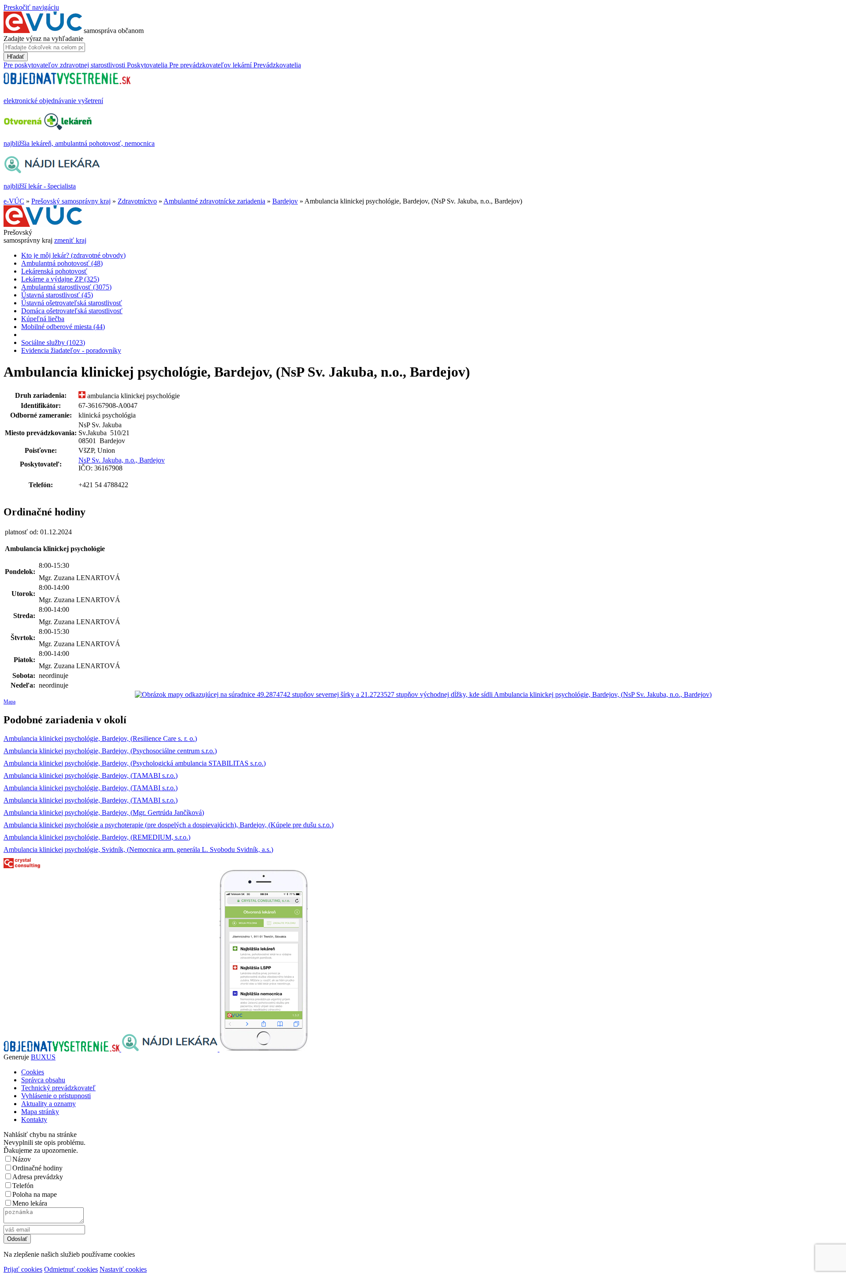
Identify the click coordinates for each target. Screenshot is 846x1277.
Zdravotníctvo (137, 201)
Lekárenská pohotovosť (54, 271)
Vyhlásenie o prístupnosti (56, 1095)
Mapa (9, 702)
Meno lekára (29, 1203)
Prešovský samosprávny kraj (71, 201)
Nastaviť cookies (123, 1269)
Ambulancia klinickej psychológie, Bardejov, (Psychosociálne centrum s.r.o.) (110, 751)
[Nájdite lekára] (170, 1049)
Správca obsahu (43, 1080)
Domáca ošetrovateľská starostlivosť (71, 311)
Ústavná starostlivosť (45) (57, 295)
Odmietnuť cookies (71, 1269)
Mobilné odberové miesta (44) (63, 326)
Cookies (32, 1072)
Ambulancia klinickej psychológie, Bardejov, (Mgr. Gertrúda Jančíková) (104, 812)
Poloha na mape (34, 1194)
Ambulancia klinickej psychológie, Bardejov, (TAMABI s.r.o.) (91, 775)
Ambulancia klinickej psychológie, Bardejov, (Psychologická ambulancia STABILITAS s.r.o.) (135, 763)
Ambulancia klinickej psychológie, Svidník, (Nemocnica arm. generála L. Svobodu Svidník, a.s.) (138, 849)
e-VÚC (14, 201)
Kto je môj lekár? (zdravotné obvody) (73, 255)
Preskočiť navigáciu (31, 7)
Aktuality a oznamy (48, 1103)
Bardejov (285, 201)
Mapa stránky (40, 1111)
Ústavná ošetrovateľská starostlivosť (71, 303)
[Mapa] (423, 695)
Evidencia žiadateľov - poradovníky (71, 350)
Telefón (22, 1185)
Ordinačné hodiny (37, 1168)
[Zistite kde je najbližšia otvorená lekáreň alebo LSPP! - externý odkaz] (263, 1049)
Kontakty (34, 1119)
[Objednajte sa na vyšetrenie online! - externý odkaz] (62, 1049)
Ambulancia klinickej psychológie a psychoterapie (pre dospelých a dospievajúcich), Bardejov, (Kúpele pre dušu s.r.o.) (169, 825)
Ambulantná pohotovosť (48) (62, 263)
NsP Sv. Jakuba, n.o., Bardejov (121, 460)
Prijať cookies (23, 1269)
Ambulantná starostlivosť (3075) (66, 287)
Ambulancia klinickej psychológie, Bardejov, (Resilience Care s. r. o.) (100, 738)
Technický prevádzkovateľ (58, 1088)
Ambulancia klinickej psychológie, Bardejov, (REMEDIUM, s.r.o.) (97, 837)
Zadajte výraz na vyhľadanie (43, 38)
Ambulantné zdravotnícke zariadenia (214, 201)
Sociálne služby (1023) (53, 342)
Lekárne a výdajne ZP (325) (60, 279)
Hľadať (15, 56)
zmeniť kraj (70, 240)
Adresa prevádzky (37, 1177)
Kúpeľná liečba (42, 318)
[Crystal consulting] (22, 866)
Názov (21, 1159)
